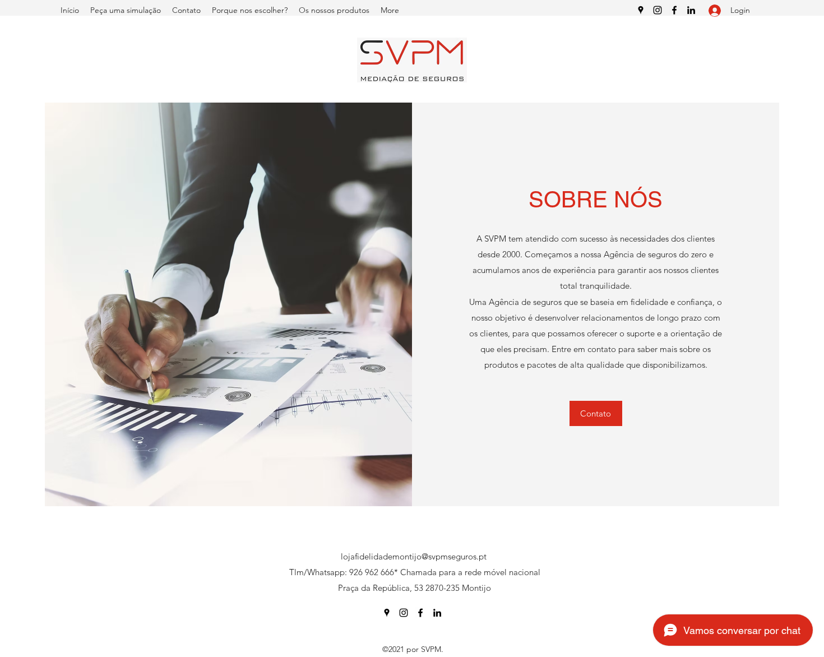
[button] (596, 413)
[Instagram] (657, 10)
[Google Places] (640, 10)
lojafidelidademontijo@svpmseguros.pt (414, 556)
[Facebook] (674, 10)
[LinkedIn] (691, 10)
